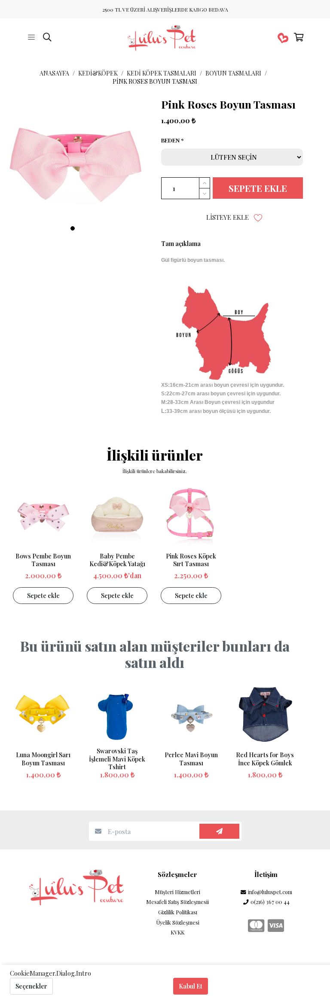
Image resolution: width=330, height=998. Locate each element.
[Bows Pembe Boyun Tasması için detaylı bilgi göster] (43, 516)
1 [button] (72, 228)
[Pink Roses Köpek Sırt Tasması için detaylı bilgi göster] (191, 516)
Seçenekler (31, 986)
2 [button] (82, 228)
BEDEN (170, 140)
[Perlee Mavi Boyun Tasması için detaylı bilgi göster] (191, 716)
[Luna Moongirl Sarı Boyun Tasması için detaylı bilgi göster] (43, 716)
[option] (77, 168)
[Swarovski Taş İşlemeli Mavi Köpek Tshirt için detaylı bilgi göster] (117, 716)
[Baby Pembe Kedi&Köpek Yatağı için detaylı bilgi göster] (117, 516)
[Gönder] (219, 831)
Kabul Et (190, 986)
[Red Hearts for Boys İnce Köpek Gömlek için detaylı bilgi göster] (265, 716)
